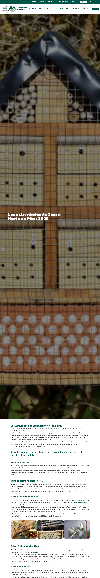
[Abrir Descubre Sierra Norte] (43, 9)
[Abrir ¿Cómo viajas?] (68, 9)
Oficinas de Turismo (64, 1)
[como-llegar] (91, 1)
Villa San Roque (51, 1)
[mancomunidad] (5, 8)
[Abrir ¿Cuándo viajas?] (56, 9)
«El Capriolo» (21, 468)
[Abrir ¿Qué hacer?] (79, 9)
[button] (96, 2)
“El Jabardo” (34, 552)
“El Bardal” (14, 484)
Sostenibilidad (32, 1)
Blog (73, 1)
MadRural (42, 1)
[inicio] (18, 9)
